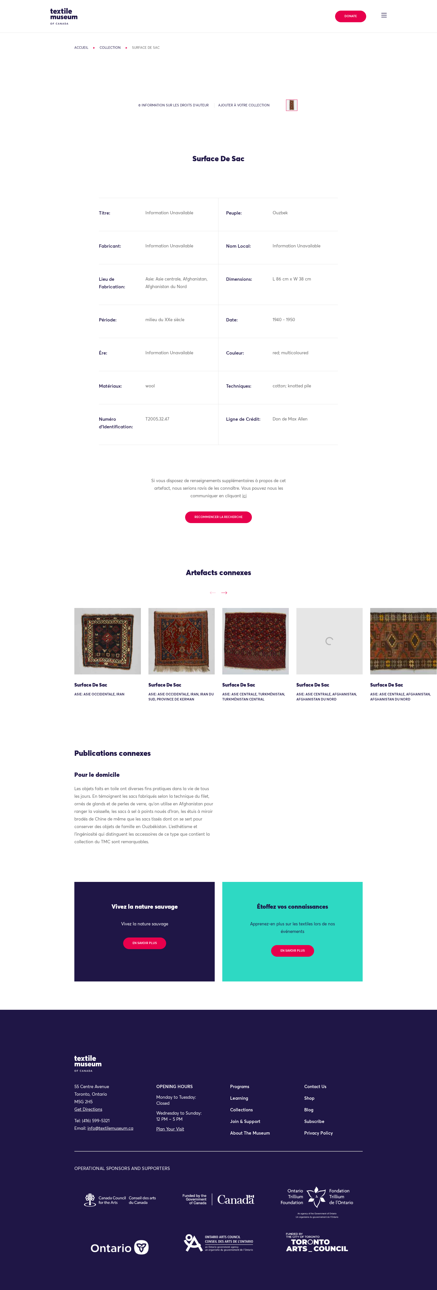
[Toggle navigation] (384, 15)
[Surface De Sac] (107, 641)
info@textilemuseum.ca (110, 1129)
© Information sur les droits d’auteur (173, 105)
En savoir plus (145, 943)
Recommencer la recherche (218, 517)
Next (224, 592)
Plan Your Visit (170, 1129)
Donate (350, 16)
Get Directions (88, 1110)
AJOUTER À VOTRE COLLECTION (244, 105)
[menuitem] (255, 1089)
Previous (213, 592)
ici (244, 496)
